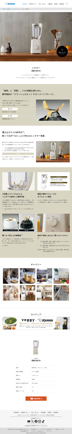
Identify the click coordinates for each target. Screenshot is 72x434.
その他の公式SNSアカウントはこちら (36, 426)
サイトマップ (49, 431)
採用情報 (61, 4)
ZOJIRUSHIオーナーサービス (37, 415)
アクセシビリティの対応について (37, 431)
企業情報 (50, 4)
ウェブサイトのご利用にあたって (47, 429)
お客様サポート (33, 4)
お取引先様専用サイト (24, 431)
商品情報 (25, 4)
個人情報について (34, 429)
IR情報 (55, 4)
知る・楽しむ (42, 4)
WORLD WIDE (49, 415)
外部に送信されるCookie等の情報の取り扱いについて (18, 429)
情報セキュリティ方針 (59, 429)
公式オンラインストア (23, 415)
